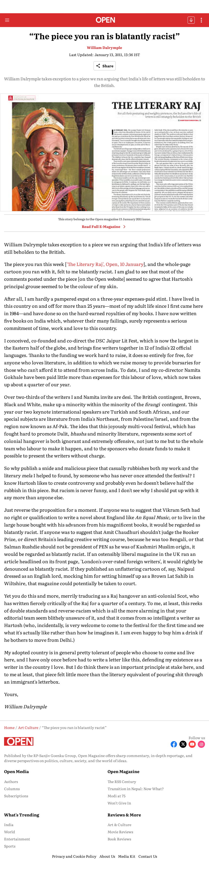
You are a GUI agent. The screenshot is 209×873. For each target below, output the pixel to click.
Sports (9, 846)
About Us (107, 856)
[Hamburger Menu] (7, 20)
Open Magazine (123, 771)
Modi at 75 (116, 795)
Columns (12, 788)
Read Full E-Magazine (101, 226)
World (9, 831)
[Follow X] (183, 744)
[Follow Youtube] (192, 744)
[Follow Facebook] (173, 744)
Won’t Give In (119, 802)
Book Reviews (119, 838)
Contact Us (147, 856)
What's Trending (21, 815)
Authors (11, 781)
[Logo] (104, 20)
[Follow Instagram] (201, 744)
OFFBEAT (191, 20)
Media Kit (126, 856)
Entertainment (17, 838)
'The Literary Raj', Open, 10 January (105, 264)
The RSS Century (122, 781)
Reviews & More (124, 815)
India (9, 824)
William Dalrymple (104, 47)
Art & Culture (119, 824)
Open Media (16, 771)
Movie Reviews (120, 831)
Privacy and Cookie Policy (74, 856)
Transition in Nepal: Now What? (136, 788)
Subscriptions (16, 795)
